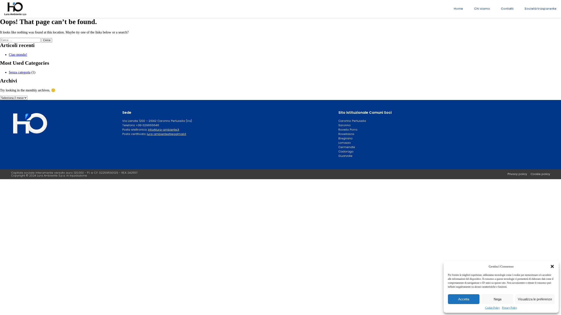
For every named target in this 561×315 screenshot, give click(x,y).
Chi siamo (482, 9)
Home (458, 9)
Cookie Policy (492, 307)
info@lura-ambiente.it (163, 130)
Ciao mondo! (18, 54)
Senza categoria (19, 72)
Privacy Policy (509, 307)
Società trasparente (541, 9)
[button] (552, 266)
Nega (497, 299)
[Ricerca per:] (20, 40)
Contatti (507, 9)
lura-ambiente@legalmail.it (166, 134)
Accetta (463, 299)
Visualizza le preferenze (535, 299)
